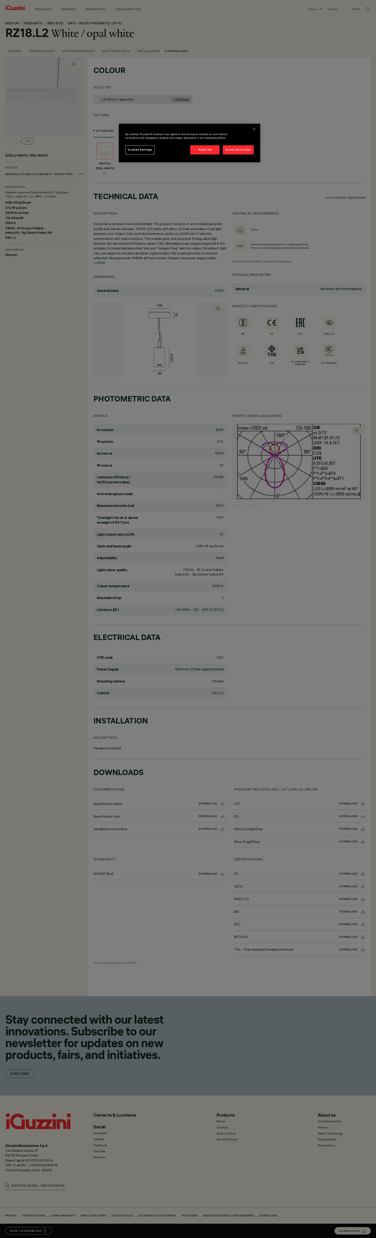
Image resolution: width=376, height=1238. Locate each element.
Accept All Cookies (238, 149)
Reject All (205, 149)
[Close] (254, 129)
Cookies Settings (140, 149)
